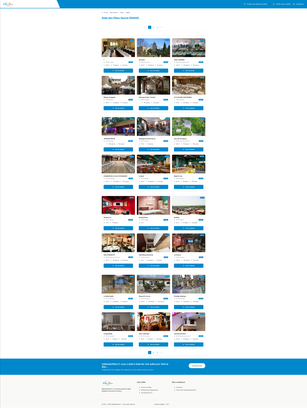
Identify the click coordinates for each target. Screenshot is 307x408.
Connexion (299, 4)
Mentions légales (159, 404)
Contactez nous (197, 366)
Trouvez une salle (146, 387)
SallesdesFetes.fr (116, 404)
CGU (167, 404)
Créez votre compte (283, 4)
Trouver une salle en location (256, 4)
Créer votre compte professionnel (186, 390)
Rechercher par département (149, 390)
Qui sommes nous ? (146, 392)
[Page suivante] (162, 27)
